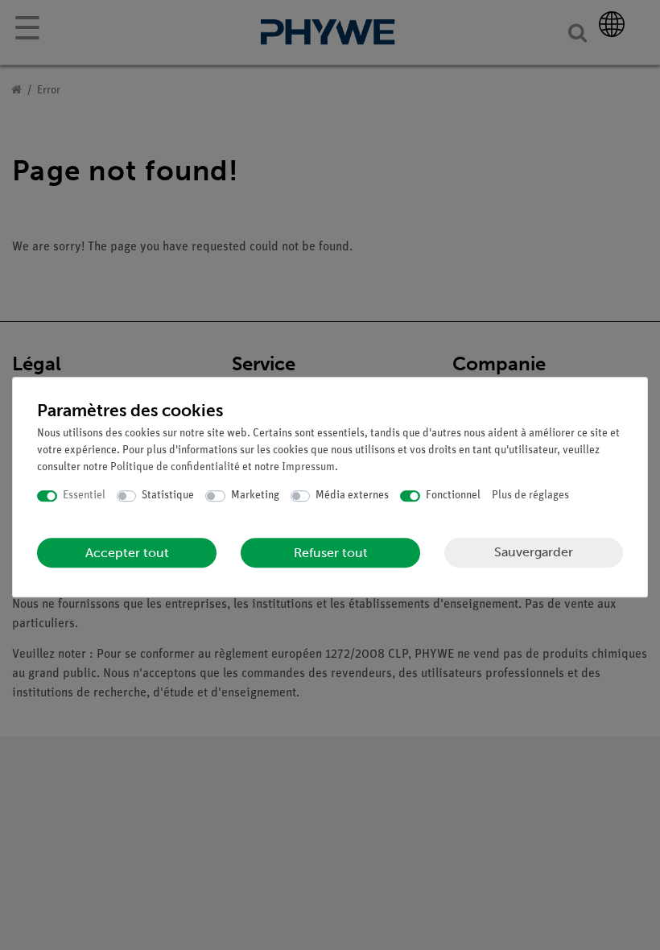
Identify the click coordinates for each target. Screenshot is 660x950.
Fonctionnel (453, 495)
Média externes (352, 495)
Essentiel (84, 495)
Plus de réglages (530, 495)
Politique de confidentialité (175, 467)
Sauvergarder (533, 552)
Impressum (308, 467)
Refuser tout (331, 552)
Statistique (168, 495)
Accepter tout (127, 552)
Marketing (255, 495)
